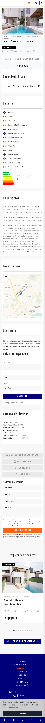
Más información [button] (14, 708)
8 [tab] (29, 630)
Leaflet (10, 317)
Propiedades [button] (22, 668)
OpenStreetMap (24, 317)
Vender (22, 675)
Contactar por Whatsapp (24, 455)
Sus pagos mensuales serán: (13, 403)
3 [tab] (18, 630)
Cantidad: (6, 362)
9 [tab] (31, 630)
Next (41, 21)
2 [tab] (16, 630)
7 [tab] (27, 630)
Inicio (22, 661)
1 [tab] (14, 630)
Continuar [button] (22, 713)
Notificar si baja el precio (24, 59)
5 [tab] (22, 630)
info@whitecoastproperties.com (23, 692)
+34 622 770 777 (26, 696)
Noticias (22, 678)
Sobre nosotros (22, 665)
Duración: (6, 383)
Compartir (25, 468)
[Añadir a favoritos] (40, 564)
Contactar (22, 682)
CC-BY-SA (38, 317)
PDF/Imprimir (24, 462)
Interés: (6, 373)
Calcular (22, 396)
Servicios (22, 672)
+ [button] (6, 276)
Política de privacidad (35, 522)
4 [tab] (20, 630)
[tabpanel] (22, 592)
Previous (4, 21)
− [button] (6, 280)
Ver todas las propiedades (22, 641)
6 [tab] (25, 630)
